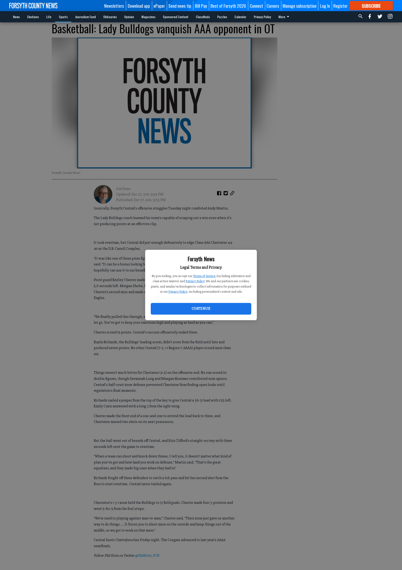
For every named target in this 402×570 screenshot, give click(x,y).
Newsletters (114, 6)
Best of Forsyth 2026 (228, 6)
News (16, 16)
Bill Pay (201, 6)
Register (340, 6)
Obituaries (110, 16)
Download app (139, 6)
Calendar (240, 16)
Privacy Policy (195, 281)
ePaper (159, 6)
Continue (201, 308)
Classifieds (203, 16)
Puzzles (222, 16)
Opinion (129, 16)
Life (48, 16)
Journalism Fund (85, 16)
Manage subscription (299, 6)
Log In (325, 6)
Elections (33, 16)
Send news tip (179, 6)
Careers (273, 6)
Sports (63, 16)
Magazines (148, 16)
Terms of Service (204, 276)
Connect (256, 6)
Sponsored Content (175, 16)
